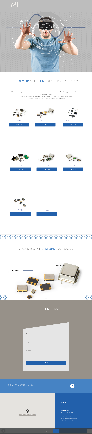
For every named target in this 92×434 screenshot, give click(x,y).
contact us (51, 98)
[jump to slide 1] (45, 298)
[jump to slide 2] (46, 298)
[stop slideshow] (48, 298)
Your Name (29, 334)
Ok (56, 431)
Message (28, 350)
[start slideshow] (44, 298)
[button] (84, 5)
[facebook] (72, 386)
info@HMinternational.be (71, 418)
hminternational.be (69, 421)
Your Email (29, 342)
